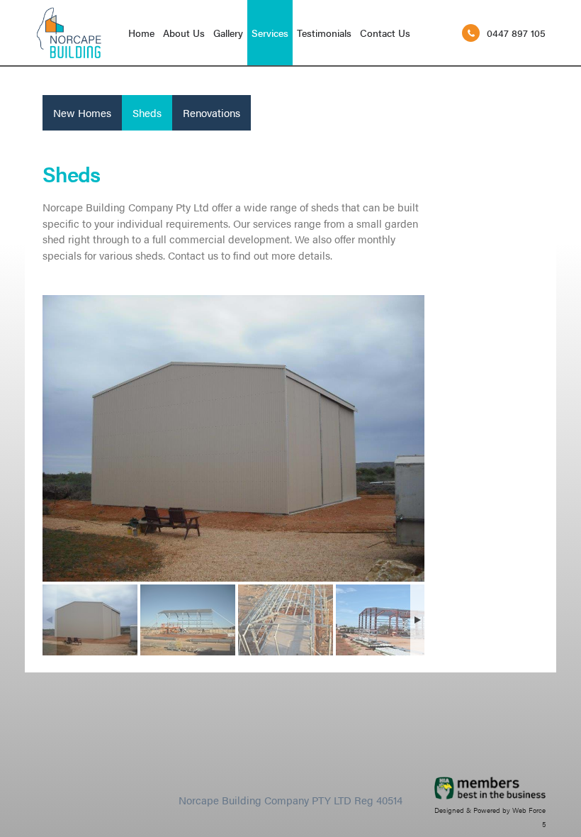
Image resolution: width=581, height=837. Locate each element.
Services (270, 33)
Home (141, 33)
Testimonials (324, 33)
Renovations (211, 112)
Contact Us (385, 33)
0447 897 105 (516, 33)
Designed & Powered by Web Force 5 (490, 817)
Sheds (147, 112)
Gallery (228, 33)
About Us (184, 33)
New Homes (82, 112)
